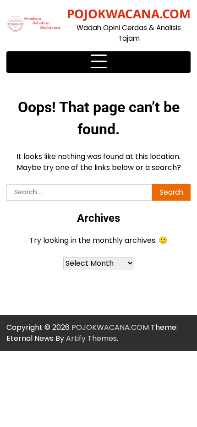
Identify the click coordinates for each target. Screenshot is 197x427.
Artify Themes (91, 338)
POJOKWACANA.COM (129, 13)
